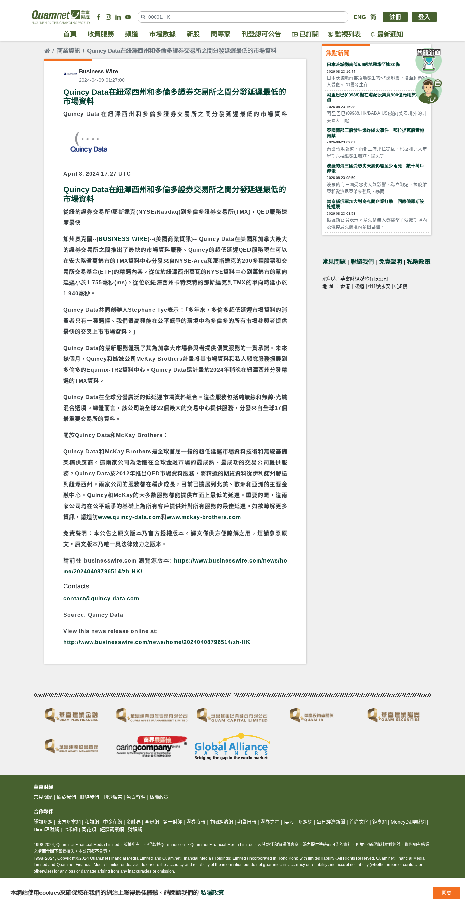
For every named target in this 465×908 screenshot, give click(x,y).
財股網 (135, 829)
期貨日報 (246, 822)
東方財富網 (69, 822)
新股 (193, 34)
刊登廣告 (112, 797)
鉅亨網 (379, 822)
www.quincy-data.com (129, 517)
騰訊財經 (43, 822)
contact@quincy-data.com (101, 598)
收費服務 (100, 34)
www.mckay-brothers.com (204, 517)
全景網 (152, 822)
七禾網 (70, 829)
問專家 (220, 34)
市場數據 (162, 34)
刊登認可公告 (262, 34)
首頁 (70, 34)
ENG (360, 17)
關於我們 (66, 797)
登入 (424, 17)
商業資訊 (68, 50)
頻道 (131, 34)
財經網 (305, 822)
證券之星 (269, 822)
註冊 (395, 17)
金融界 (133, 822)
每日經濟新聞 (331, 822)
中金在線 (112, 822)
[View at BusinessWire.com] (87, 144)
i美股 (288, 822)
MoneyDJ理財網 (408, 822)
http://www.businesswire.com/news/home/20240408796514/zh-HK (157, 642)
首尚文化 (358, 822)
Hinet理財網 (46, 829)
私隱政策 (418, 261)
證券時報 (195, 822)
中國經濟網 (221, 822)
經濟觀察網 (112, 829)
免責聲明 (390, 261)
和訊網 (92, 822)
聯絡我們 (362, 261)
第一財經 (172, 822)
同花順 (89, 829)
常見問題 (334, 261)
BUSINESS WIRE (123, 239)
